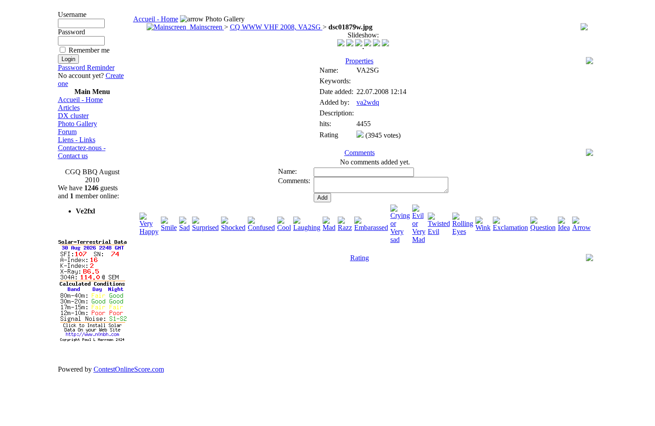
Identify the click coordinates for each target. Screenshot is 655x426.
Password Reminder (86, 67)
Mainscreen (205, 27)
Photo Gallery (77, 123)
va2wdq (367, 102)
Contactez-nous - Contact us (82, 152)
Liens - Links (76, 139)
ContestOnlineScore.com (129, 369)
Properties (359, 61)
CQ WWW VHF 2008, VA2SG (276, 27)
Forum (67, 131)
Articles (69, 107)
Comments (359, 152)
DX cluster (73, 115)
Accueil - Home (80, 99)
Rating (359, 258)
